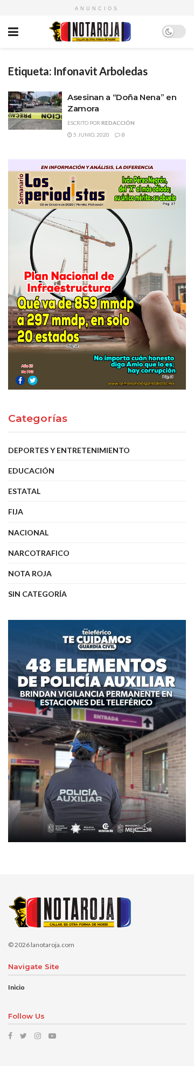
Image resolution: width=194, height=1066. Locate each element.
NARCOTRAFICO (39, 552)
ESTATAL (24, 491)
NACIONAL (28, 532)
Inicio (16, 987)
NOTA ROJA (30, 573)
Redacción (118, 122)
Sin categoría (37, 593)
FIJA (15, 511)
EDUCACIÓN (31, 470)
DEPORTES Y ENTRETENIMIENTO (69, 450)
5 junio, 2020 (90, 134)
